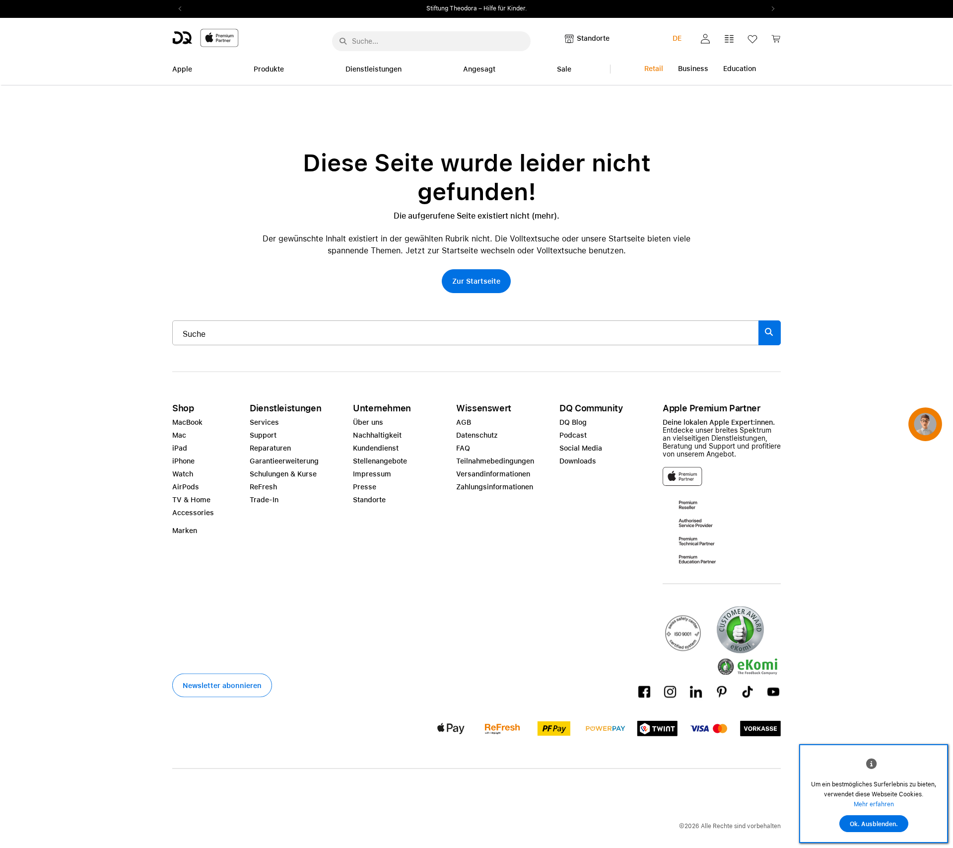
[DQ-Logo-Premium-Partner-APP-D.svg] (205, 37)
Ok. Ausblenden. (874, 824)
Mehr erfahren (874, 804)
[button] (705, 39)
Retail (653, 69)
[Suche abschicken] (343, 41)
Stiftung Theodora (451, 8)
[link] (776, 41)
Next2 (770, 9)
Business (693, 69)
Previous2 (183, 9)
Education (739, 69)
